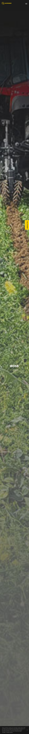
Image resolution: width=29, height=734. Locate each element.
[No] (27, 730)
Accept (4, 732)
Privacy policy (9, 732)
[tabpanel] (14, 367)
